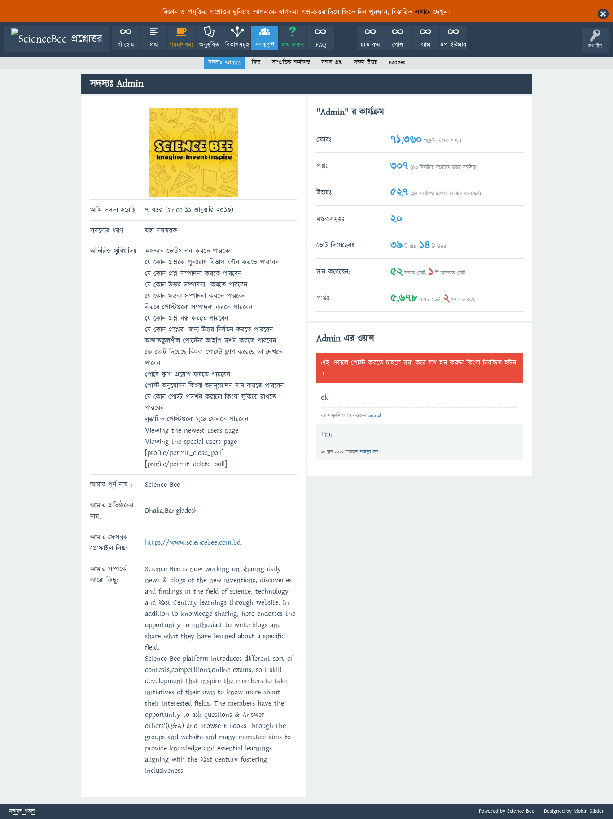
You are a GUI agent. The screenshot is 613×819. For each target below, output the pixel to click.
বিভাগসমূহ (237, 44)
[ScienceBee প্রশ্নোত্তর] (56, 39)
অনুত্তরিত (209, 44)
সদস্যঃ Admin (224, 62)
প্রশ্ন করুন (293, 44)
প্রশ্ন (154, 44)
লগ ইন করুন (447, 363)
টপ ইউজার (453, 44)
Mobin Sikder (589, 811)
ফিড (256, 62)
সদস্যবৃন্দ (265, 44)
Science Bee (520, 811)
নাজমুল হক (369, 452)
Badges (397, 62)
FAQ (320, 44)
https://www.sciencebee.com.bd (193, 542)
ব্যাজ (425, 44)
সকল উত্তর (365, 62)
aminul (374, 415)
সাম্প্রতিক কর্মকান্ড (291, 62)
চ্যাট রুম (370, 44)
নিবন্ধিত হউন (499, 363)
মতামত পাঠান (22, 812)
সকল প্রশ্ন (331, 62)
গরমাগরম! (181, 44)
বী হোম (126, 44)
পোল (397, 44)
